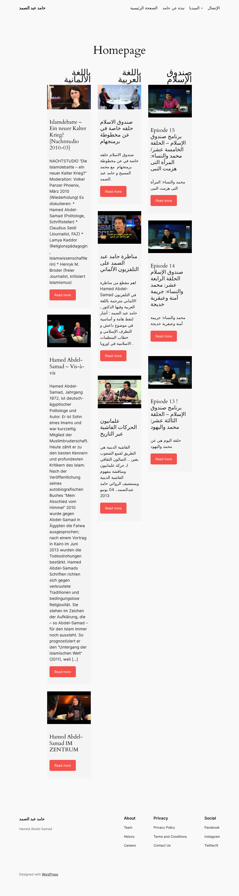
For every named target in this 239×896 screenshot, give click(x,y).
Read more (62, 295)
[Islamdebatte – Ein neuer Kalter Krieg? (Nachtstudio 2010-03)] (69, 97)
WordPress (50, 874)
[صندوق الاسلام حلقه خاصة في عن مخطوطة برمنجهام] (119, 97)
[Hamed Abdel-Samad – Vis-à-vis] (69, 331)
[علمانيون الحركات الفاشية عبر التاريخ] (119, 392)
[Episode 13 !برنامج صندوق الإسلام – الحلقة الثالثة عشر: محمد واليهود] (170, 372)
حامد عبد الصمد (32, 7)
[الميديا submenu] (202, 8)
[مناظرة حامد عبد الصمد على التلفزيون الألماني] (119, 227)
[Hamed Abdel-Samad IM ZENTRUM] (69, 707)
